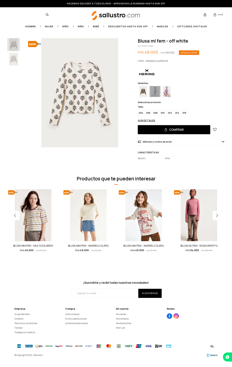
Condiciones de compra (76, 323)
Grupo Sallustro (22, 314)
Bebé (96, 26)
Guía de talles (146, 120)
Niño (65, 26)
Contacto (18, 318)
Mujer (49, 26)
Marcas (162, 26)
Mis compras (122, 318)
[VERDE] (143, 91)
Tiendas (18, 327)
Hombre (30, 26)
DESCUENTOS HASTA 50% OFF (128, 26)
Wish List (120, 327)
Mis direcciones (123, 323)
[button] (47, 14)
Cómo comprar (72, 314)
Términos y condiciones (25, 323)
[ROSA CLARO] (166, 91)
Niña (81, 26)
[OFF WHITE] (155, 91)
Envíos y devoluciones (75, 318)
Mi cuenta (121, 314)
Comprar (176, 130)
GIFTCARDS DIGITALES (192, 26)
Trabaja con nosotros (24, 332)
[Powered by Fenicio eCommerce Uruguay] (212, 355)
